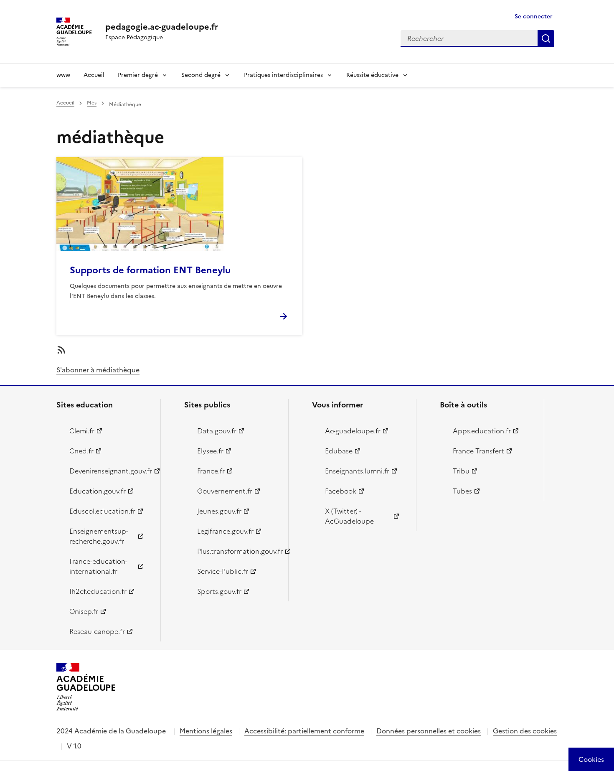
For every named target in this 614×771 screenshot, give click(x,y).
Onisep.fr (83, 611)
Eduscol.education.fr (102, 511)
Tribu (461, 471)
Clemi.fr (81, 431)
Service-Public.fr (222, 571)
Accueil (94, 75)
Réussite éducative (372, 75)
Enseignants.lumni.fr (357, 471)
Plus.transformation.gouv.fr (238, 551)
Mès (91, 103)
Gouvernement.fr (224, 491)
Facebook (340, 491)
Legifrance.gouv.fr (225, 531)
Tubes (462, 491)
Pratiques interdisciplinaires (283, 75)
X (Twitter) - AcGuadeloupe (349, 516)
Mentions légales (206, 731)
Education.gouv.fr (97, 491)
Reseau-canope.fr (97, 631)
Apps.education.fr (482, 431)
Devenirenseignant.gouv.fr (110, 471)
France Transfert (478, 451)
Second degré (201, 75)
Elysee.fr (210, 451)
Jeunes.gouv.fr (219, 511)
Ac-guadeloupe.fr (353, 431)
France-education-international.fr (98, 566)
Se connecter (534, 16)
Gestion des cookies (525, 731)
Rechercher (546, 38)
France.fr (211, 471)
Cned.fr (81, 451)
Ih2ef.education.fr (98, 591)
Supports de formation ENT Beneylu (150, 270)
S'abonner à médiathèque (98, 370)
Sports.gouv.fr (219, 591)
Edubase (339, 451)
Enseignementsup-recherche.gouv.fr (98, 536)
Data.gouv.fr (216, 431)
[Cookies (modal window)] (591, 759)
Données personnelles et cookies (428, 731)
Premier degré (138, 75)
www (63, 75)
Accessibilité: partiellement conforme (304, 731)
